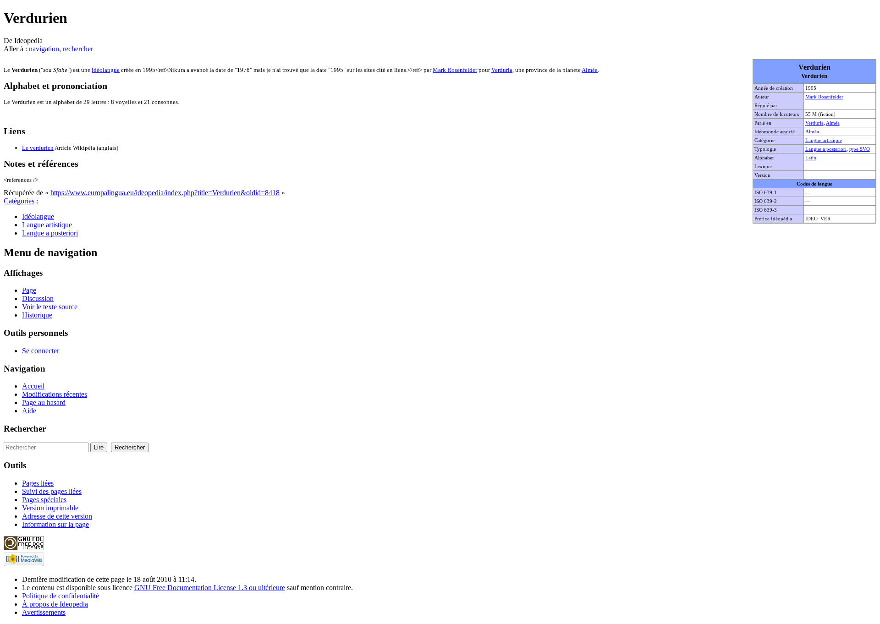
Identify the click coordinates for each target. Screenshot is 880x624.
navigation (44, 49)
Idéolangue (38, 216)
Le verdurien (38, 147)
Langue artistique (823, 140)
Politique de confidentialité (60, 596)
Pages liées (38, 483)
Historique (37, 315)
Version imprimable (50, 508)
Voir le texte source (49, 307)
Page (29, 290)
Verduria (814, 123)
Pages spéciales (44, 500)
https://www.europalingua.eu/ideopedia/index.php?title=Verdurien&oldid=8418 (165, 193)
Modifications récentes (54, 394)
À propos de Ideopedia (55, 604)
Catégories (19, 201)
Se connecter (40, 351)
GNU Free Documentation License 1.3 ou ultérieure (209, 587)
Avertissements (44, 612)
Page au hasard (44, 402)
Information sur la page (55, 524)
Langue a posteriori (826, 149)
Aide (29, 411)
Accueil (33, 386)
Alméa (833, 123)
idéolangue (106, 69)
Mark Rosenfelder (824, 96)
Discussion (38, 298)
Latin (810, 157)
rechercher (78, 49)
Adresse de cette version (57, 516)
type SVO (859, 149)
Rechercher (25, 428)
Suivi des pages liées (52, 491)
